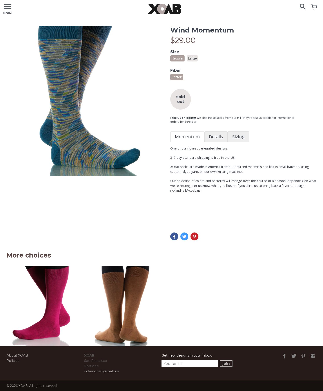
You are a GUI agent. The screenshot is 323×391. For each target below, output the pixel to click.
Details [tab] (216, 137)
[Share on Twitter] (184, 236)
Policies (13, 361)
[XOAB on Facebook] (284, 359)
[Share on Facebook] (174, 236)
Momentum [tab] (187, 137)
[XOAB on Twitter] (294, 359)
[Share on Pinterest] (194, 236)
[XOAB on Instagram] (312, 359)
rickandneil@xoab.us (101, 371)
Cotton (176, 77)
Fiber (175, 70)
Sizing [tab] (238, 137)
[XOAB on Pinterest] (303, 359)
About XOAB (17, 355)
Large (192, 58)
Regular (177, 58)
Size (174, 51)
